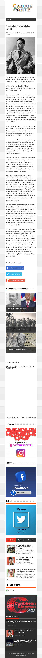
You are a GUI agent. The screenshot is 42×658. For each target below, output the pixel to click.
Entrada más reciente (12, 417)
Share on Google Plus (17, 280)
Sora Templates (19, 653)
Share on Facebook (16, 268)
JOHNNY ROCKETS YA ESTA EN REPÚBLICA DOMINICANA (25, 641)
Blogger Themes (21, 655)
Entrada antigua (31, 417)
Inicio (22, 417)
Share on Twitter (15, 274)
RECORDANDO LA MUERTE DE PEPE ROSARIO (24, 631)
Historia (8, 34)
